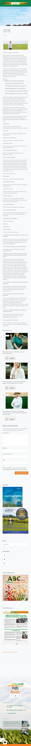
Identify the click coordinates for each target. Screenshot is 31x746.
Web (4, 460)
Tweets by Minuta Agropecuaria (10, 652)
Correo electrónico (8, 454)
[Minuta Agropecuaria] (15, 3)
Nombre (5, 448)
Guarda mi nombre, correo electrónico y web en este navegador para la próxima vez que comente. (15, 468)
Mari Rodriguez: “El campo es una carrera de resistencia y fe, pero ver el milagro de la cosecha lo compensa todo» (15, 413)
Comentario (6, 433)
